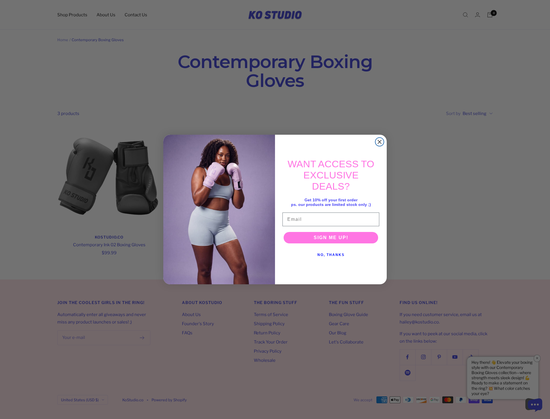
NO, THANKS (331, 255)
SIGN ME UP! (331, 237)
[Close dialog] (379, 142)
